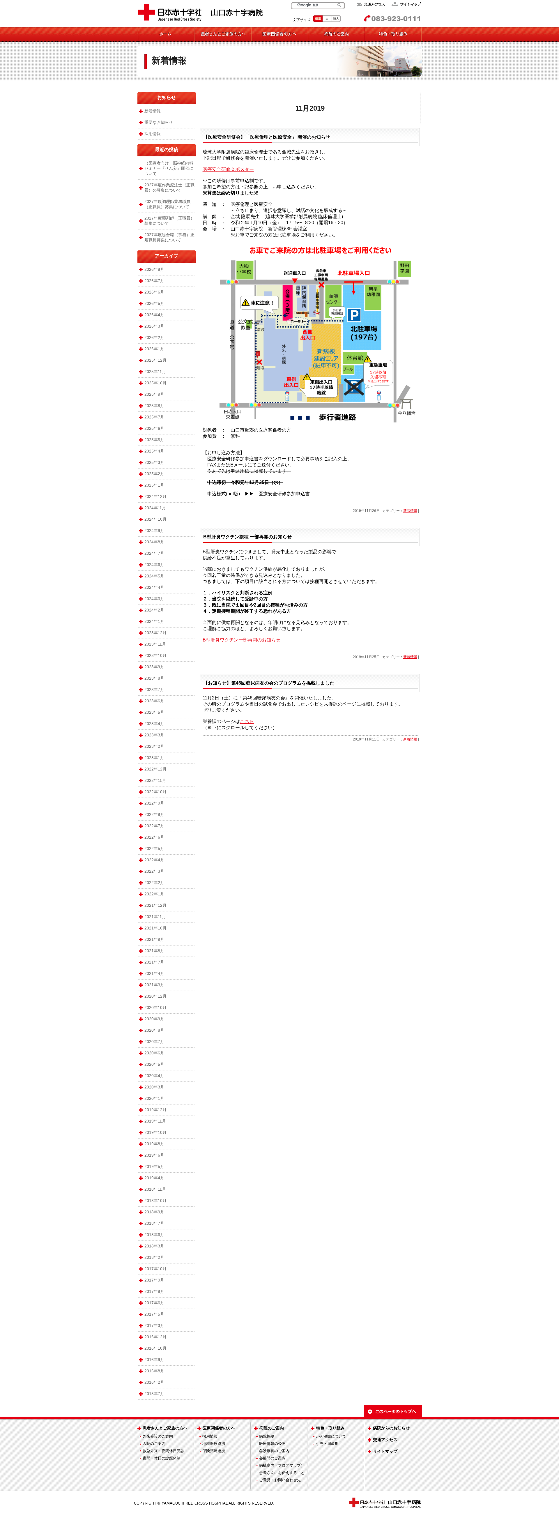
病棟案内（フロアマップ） (282, 1465)
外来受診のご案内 (158, 1436)
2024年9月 (154, 530)
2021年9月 (154, 939)
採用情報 (152, 133)
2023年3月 (154, 735)
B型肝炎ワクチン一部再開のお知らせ (241, 639)
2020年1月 (154, 1098)
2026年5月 (154, 303)
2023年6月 (154, 701)
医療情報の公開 (272, 1443)
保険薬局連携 (213, 1451)
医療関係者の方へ (219, 1428)
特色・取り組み (330, 1428)
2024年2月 (154, 610)
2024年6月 (154, 564)
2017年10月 (155, 1268)
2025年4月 (154, 451)
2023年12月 (155, 632)
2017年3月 (154, 1325)
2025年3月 (154, 462)
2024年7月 (154, 553)
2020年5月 (154, 1064)
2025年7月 (154, 417)
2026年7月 (154, 280)
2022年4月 (154, 860)
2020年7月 (154, 1041)
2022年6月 (154, 837)
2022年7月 (154, 825)
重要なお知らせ (158, 122)
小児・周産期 (327, 1443)
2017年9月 (154, 1280)
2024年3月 (154, 598)
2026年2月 (154, 337)
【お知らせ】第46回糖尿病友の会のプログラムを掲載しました (268, 683)
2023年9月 (154, 666)
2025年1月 (154, 485)
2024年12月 (155, 496)
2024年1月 (154, 621)
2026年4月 (154, 314)
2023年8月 (154, 678)
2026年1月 (154, 349)
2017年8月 (154, 1291)
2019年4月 (154, 1178)
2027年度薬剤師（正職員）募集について (169, 221)
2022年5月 (154, 848)
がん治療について (331, 1436)
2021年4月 (154, 973)
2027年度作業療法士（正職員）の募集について (169, 187)
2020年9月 (154, 1019)
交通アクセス (385, 1439)
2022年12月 (155, 769)
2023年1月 (154, 757)
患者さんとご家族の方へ (165, 1428)
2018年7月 (154, 1223)
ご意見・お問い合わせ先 (280, 1480)
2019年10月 (155, 1132)
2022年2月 (154, 882)
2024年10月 (155, 519)
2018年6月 (154, 1234)
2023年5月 (154, 712)
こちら (247, 721)
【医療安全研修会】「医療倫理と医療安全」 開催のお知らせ (266, 137)
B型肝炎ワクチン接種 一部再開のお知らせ (247, 536)
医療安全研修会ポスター (228, 169)
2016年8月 (154, 1371)
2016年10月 (155, 1348)
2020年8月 (154, 1030)
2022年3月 (154, 871)
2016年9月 (154, 1359)
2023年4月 (154, 723)
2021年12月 (155, 905)
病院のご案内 (271, 1428)
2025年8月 (154, 405)
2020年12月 (155, 996)
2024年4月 (154, 587)
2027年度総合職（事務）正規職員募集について (169, 237)
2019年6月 (154, 1155)
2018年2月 (154, 1257)
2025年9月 (154, 394)
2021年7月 (154, 962)
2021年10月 (155, 928)
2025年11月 (155, 371)
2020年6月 (154, 1053)
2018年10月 (155, 1200)
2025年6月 (154, 428)
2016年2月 (154, 1382)
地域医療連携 (213, 1443)
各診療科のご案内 (274, 1451)
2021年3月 (154, 984)
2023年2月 (154, 746)
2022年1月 (154, 894)
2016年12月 (155, 1337)
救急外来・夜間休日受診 (163, 1451)
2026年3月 (154, 326)
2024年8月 (154, 542)
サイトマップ (385, 1451)
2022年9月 (154, 803)
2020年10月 (155, 1007)
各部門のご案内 (272, 1458)
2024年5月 (154, 576)
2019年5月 (154, 1166)
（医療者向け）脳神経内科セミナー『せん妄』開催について (168, 168)
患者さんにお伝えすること (282, 1472)
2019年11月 (155, 1121)
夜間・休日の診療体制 (162, 1458)
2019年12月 (155, 1109)
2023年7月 (154, 689)
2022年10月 (155, 791)
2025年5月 (154, 439)
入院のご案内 (154, 1443)
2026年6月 (154, 292)
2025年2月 (154, 473)
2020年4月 (154, 1075)
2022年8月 (154, 814)
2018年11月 (155, 1189)
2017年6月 (154, 1302)
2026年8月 (154, 269)
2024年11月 (155, 508)
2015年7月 (154, 1393)
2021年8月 (154, 950)
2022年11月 (155, 780)
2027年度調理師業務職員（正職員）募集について (167, 204)
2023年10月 (155, 655)
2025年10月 (155, 383)
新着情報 (169, 60)
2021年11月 (155, 916)
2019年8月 (154, 1143)
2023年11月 (155, 644)
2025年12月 (155, 360)
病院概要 (266, 1436)
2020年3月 (154, 1087)
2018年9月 (154, 1212)
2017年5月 (154, 1314)
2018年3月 (154, 1246)
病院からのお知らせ (391, 1428)
